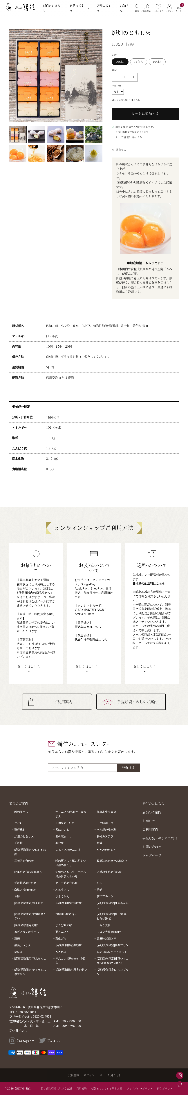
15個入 (138, 61)
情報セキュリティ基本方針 (106, 1088)
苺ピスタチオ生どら (26, 931)
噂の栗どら (21, 811)
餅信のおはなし (52, 7)
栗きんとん (62, 931)
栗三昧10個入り (106, 938)
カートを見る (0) (109, 1075)
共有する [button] (121, 150)
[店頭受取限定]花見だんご (30, 958)
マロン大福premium (109, 931)
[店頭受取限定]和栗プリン (113, 945)
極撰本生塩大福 (106, 811)
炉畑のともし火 (24, 836)
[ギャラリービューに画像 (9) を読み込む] (75, 153)
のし (99, 882)
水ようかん (62, 896)
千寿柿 (18, 842)
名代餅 (59, 842)
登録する (128, 767)
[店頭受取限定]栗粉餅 (68, 945)
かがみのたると (106, 849)
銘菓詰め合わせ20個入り (112, 860)
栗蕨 (17, 938)
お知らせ (124, 7)
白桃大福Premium (25, 889)
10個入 (120, 61)
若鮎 (99, 889)
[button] (137, 8)
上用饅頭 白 (105, 823)
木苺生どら (62, 889)
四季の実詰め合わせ (109, 871)
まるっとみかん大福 (67, 849)
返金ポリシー (164, 1088)
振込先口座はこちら (88, 626)
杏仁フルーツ (105, 896)
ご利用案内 (63, 702)
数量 (114, 70)
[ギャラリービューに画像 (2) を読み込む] (37, 134)
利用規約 (81, 1088)
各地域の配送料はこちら (149, 583)
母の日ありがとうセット (112, 951)
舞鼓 (99, 842)
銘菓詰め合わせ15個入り (29, 871)
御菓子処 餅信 (23, 1088)
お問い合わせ (151, 846)
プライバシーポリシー (139, 1088)
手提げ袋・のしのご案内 (137, 702)
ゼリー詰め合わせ (66, 882)
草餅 (17, 896)
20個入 (157, 61)
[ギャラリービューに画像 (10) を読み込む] (94, 153)
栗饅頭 (18, 951)
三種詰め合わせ (24, 860)
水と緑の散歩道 (106, 829)
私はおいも (62, 829)
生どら (18, 823)
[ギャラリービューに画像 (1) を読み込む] (17, 134)
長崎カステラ (105, 836)
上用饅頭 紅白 (65, 823)
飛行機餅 (19, 829)
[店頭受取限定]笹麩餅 (68, 903)
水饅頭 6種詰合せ (66, 914)
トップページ (151, 855)
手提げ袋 (117, 86)
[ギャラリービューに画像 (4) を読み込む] (75, 134)
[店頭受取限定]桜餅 (26, 925)
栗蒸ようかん (22, 945)
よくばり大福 (63, 925)
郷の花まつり (63, 836)
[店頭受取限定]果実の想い (71, 969)
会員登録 (73, 1075)
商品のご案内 (76, 7)
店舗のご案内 (104, 7)
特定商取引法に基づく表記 (56, 1088)
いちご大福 (104, 925)
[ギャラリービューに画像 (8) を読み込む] (55, 153)
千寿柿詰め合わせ (25, 882)
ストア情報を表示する (128, 137)
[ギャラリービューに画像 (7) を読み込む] (37, 153)
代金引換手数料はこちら (91, 639)
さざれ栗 (60, 951)
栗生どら (60, 938)
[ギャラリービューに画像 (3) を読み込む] (55, 134)
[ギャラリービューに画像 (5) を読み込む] (94, 134)
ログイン (89, 1075)
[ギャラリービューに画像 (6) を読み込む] (17, 153)
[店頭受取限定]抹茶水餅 (28, 903)
